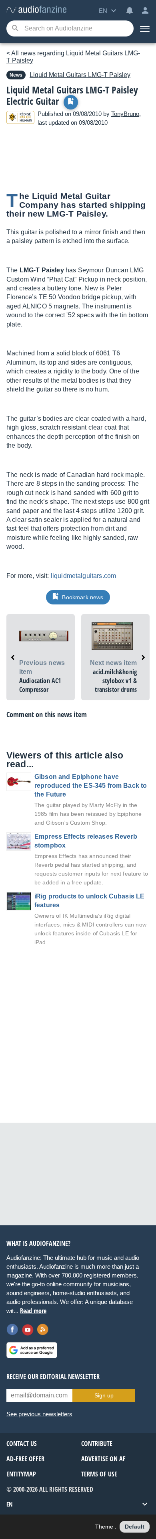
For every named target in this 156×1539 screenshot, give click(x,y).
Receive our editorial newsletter (53, 1376)
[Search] (15, 28)
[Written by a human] (20, 118)
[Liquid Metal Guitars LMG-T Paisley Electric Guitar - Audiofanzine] (36, 10)
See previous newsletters (39, 1414)
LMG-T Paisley (80, 74)
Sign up (104, 1395)
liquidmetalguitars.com (83, 575)
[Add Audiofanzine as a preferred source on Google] (31, 1350)
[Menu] (145, 28)
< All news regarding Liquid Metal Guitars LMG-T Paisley (73, 57)
